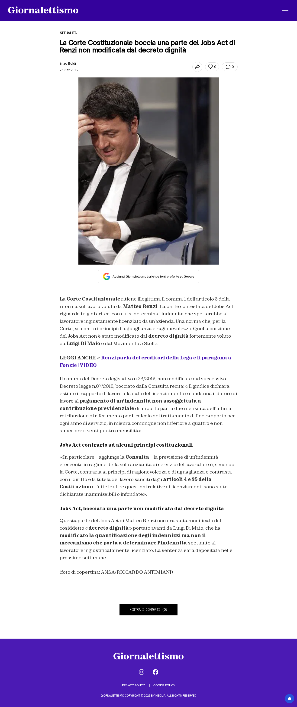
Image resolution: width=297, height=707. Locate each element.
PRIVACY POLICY (133, 685)
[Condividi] (197, 67)
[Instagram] (141, 672)
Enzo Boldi (68, 63)
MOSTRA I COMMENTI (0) (148, 610)
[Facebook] (155, 672)
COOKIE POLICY (164, 685)
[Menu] (285, 10)
